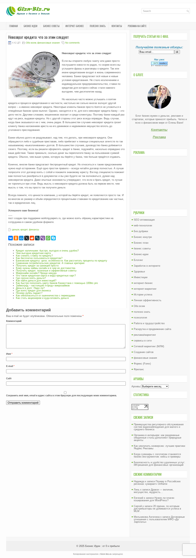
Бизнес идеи (30, 26)
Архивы (135, 386)
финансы (34, 229)
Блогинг (138, 260)
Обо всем (31, 42)
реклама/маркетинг (145, 334)
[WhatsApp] (48, 238)
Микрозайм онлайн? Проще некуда (36, 273)
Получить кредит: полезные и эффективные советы (46, 270)
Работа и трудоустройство (149, 323)
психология (140, 317)
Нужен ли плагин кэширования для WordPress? (154, 499)
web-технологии (143, 225)
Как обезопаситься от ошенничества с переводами (45, 295)
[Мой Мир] (21, 238)
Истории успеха (143, 294)
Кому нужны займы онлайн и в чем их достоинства (45, 268)
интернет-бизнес (74, 26)
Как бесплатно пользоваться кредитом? (39, 258)
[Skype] (53, 238)
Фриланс (139, 369)
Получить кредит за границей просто (37, 265)
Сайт (9, 378)
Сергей (138, 506)
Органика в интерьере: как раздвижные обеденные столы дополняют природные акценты (157, 438)
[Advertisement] (159, 182)
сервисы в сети (143, 340)
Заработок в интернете (147, 265)
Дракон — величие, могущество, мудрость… (153, 491)
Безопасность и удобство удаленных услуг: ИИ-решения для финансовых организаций (159, 463)
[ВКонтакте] (10, 238)
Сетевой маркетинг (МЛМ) (149, 346)
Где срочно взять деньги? (31, 278)
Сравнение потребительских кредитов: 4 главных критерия (50, 263)
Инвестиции (140, 277)
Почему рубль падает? (29, 293)
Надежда (139, 481)
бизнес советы (51, 26)
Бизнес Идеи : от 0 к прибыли (102, 546)
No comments (72, 42)
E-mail (10, 366)
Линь (137, 489)
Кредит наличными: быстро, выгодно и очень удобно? (47, 250)
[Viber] (42, 238)
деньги (15, 229)
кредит (24, 229)
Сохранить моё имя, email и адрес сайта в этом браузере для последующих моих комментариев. (61, 395)
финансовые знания (48, 42)
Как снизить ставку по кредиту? (34, 255)
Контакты (117, 26)
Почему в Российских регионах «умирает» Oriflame (157, 482)
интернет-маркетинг (145, 288)
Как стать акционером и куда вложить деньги (42, 298)
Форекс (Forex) (142, 363)
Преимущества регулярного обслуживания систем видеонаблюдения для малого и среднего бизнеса (159, 427)
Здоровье (139, 271)
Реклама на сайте (137, 26)
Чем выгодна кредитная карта (33, 253)
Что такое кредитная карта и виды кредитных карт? (46, 275)
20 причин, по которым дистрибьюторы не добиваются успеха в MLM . (157, 509)
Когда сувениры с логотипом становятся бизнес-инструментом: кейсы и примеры (157, 455)
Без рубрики (141, 231)
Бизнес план (141, 242)
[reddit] (32, 238)
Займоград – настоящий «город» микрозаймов (43, 285)
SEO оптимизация (144, 219)
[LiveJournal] (37, 238)
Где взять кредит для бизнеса (33, 290)
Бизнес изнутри (143, 237)
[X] (26, 238)
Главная (13, 26)
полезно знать (98, 26)
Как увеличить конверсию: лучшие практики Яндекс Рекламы (159, 447)
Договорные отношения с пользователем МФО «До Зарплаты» (159, 519)
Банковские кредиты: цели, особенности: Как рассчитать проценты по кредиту (61, 260)
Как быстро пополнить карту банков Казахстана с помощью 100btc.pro (57, 283)
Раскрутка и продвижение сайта (152, 329)
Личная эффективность (147, 300)
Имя (9, 354)
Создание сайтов (144, 352)
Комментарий (13, 321)
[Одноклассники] (16, 238)
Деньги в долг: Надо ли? (30, 288)
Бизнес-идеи (141, 254)
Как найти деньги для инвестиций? (36, 280)
